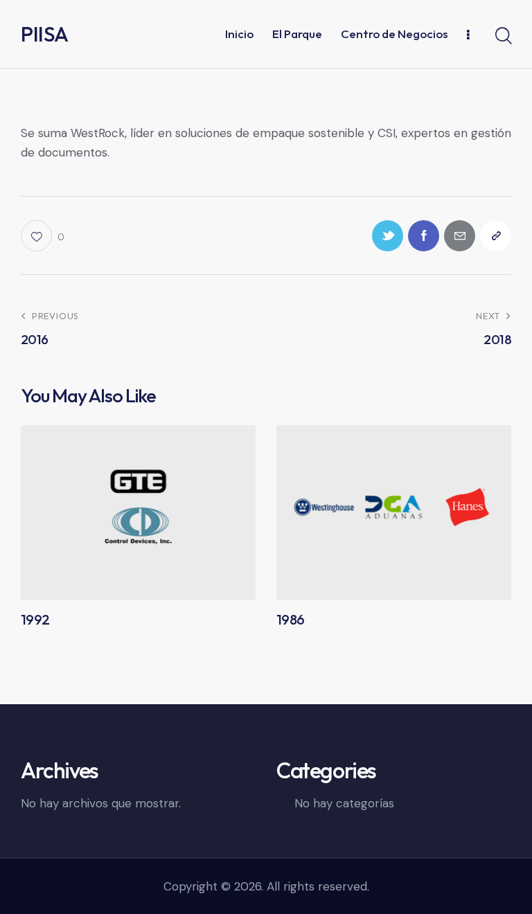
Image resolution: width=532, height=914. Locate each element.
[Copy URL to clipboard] (495, 235)
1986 (290, 619)
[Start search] (502, 36)
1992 (35, 619)
